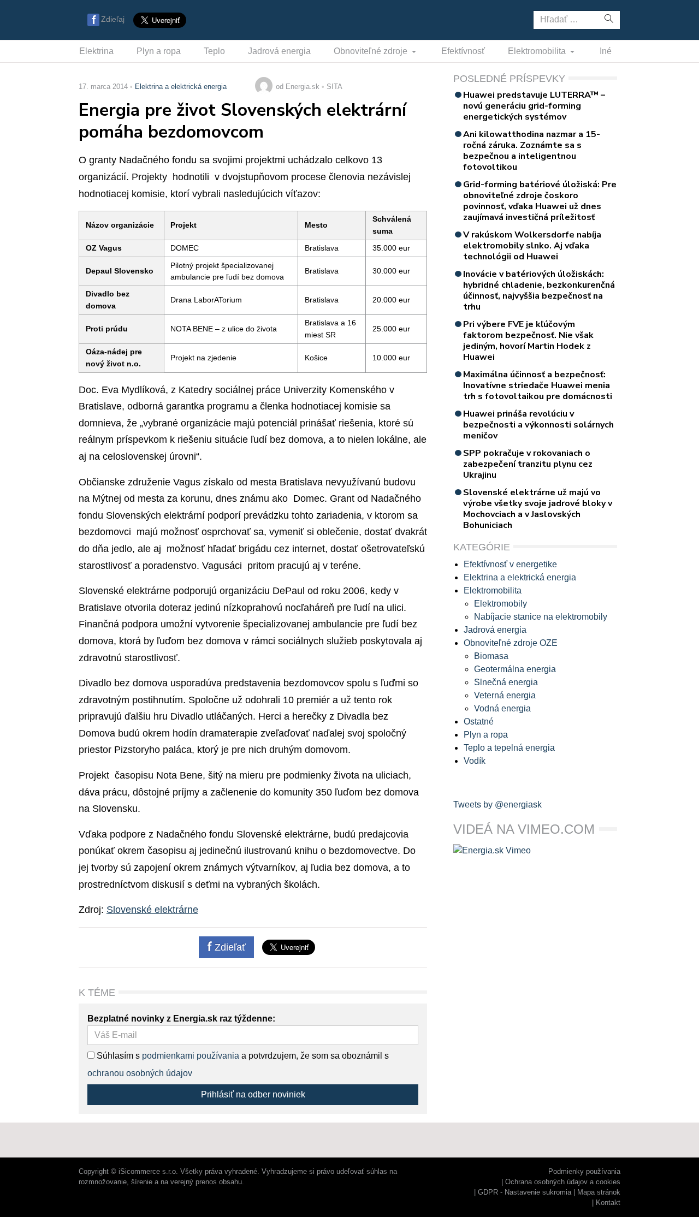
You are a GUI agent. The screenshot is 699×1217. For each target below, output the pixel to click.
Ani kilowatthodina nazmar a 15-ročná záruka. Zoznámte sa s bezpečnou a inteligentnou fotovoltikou (531, 151)
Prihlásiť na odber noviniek (253, 1094)
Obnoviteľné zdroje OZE (511, 643)
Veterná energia (505, 695)
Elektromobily (500, 603)
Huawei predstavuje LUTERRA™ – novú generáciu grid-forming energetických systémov (534, 106)
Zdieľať (229, 947)
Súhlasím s (117, 1055)
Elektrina (96, 51)
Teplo (214, 51)
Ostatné (479, 721)
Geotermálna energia (515, 669)
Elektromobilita (538, 51)
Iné (606, 51)
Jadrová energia (279, 51)
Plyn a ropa (159, 51)
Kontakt (608, 1202)
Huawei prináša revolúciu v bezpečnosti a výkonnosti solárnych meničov (538, 424)
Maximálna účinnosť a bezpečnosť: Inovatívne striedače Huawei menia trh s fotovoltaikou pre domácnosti (537, 385)
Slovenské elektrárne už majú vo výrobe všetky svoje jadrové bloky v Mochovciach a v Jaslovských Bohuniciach (537, 509)
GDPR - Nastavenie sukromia (524, 1192)
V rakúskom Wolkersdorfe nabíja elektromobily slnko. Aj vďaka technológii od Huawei (532, 245)
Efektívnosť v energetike (510, 564)
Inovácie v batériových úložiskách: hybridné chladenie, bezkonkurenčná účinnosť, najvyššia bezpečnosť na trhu (539, 290)
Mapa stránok (598, 1192)
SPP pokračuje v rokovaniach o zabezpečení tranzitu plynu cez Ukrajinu (528, 464)
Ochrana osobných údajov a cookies (562, 1182)
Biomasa (491, 656)
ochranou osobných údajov (139, 1073)
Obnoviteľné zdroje (372, 51)
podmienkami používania (190, 1055)
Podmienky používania (584, 1171)
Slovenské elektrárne (152, 909)
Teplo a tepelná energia (509, 747)
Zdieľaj (113, 19)
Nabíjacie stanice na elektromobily (540, 616)
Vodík (474, 760)
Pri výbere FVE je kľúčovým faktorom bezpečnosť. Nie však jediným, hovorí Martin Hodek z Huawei (528, 341)
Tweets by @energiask (497, 804)
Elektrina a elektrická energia (181, 86)
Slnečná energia (506, 682)
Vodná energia (502, 708)
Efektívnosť (463, 51)
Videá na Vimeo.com (524, 829)
